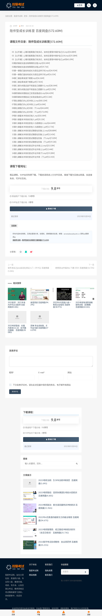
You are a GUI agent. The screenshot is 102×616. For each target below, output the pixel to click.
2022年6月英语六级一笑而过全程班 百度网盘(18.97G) (62, 305)
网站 (70, 373)
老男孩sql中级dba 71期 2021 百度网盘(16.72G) (74, 268)
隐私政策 (48, 571)
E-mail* (41, 373)
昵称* (11, 373)
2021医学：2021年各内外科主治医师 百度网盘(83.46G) (16, 305)
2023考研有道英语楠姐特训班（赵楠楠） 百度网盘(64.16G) (84, 305)
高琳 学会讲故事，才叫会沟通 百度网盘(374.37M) (39, 328)
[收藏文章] (21, 252)
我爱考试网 (18, 16)
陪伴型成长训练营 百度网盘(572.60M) (35, 240)
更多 (25, 16)
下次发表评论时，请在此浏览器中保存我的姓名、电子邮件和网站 (42, 385)
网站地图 (33, 575)
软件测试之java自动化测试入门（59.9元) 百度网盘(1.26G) (28, 269)
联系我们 (48, 575)
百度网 (13, 226)
